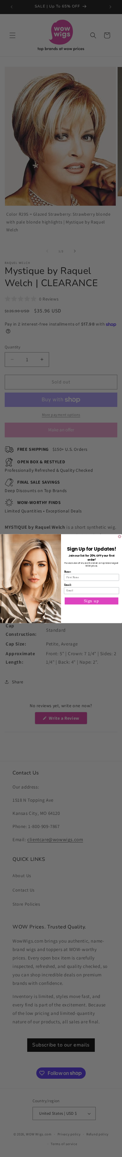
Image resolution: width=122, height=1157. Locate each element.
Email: (67, 584)
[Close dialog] (119, 536)
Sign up (91, 600)
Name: (67, 571)
